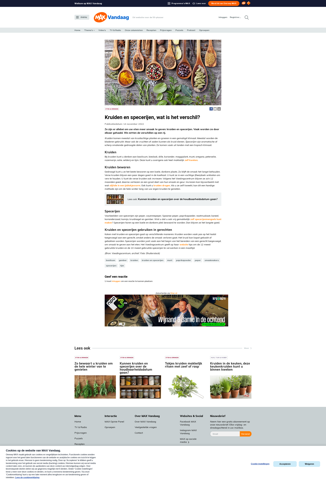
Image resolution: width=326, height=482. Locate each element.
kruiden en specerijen (152, 260)
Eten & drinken (111, 109)
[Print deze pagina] (219, 109)
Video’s (102, 30)
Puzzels (179, 30)
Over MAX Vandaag (145, 421)
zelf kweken (191, 160)
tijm (122, 265)
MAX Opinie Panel (114, 421)
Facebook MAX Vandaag (188, 423)
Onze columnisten (134, 30)
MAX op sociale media (188, 440)
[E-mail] (215, 109)
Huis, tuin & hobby (219, 358)
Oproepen (204, 30)
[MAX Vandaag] (111, 17)
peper (198, 260)
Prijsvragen (166, 30)
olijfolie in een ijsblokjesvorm (125, 185)
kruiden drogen (162, 185)
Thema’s (88, 30)
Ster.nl (173, 293)
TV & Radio (115, 30)
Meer (246, 348)
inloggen (116, 281)
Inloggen (223, 17)
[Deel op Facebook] (211, 109)
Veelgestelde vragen (146, 427)
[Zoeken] (246, 17)
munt (169, 260)
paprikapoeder (183, 260)
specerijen (111, 265)
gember (123, 260)
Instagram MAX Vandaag (188, 432)
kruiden (134, 260)
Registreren (235, 17)
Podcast (191, 30)
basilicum (110, 260)
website (184, 244)
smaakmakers (212, 260)
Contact (139, 432)
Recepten (151, 30)
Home (77, 30)
